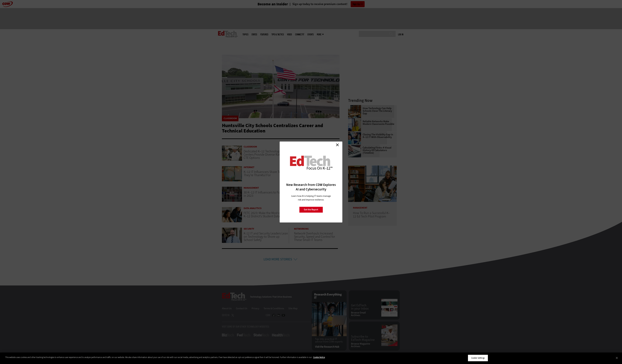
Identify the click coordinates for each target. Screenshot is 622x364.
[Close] (616, 357)
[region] (311, 358)
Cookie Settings (478, 358)
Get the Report (311, 209)
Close (337, 144)
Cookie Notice (319, 357)
